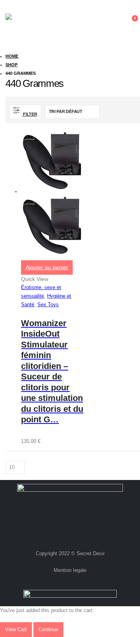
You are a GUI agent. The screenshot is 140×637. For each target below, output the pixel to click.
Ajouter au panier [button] (47, 267)
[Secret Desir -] (21, 22)
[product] (52, 195)
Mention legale (70, 570)
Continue (48, 629)
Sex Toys (48, 304)
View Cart (16, 629)
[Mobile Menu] (113, 22)
